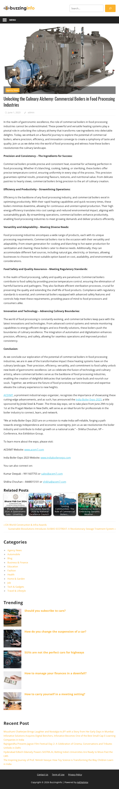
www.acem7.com (34, 449)
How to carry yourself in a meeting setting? (54, 694)
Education (12, 566)
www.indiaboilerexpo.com (56, 457)
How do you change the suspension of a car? (55, 631)
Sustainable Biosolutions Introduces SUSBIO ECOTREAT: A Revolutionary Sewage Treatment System (61, 528)
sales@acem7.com (52, 473)
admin (31, 112)
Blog (9, 558)
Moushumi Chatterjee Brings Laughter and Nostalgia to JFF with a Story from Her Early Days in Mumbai (59, 731)
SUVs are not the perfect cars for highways (54, 652)
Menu (12, 19)
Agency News (12, 90)
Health (10, 574)
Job (9, 582)
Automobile (13, 554)
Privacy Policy (75, 774)
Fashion (11, 570)
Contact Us (42, 774)
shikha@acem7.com (54, 481)
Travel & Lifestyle (16, 590)
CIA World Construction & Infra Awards (26, 524)
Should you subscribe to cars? (45, 610)
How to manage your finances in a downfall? (55, 673)
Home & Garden (16, 578)
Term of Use (58, 774)
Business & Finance (17, 562)
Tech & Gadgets (15, 586)
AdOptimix (82, 782)
